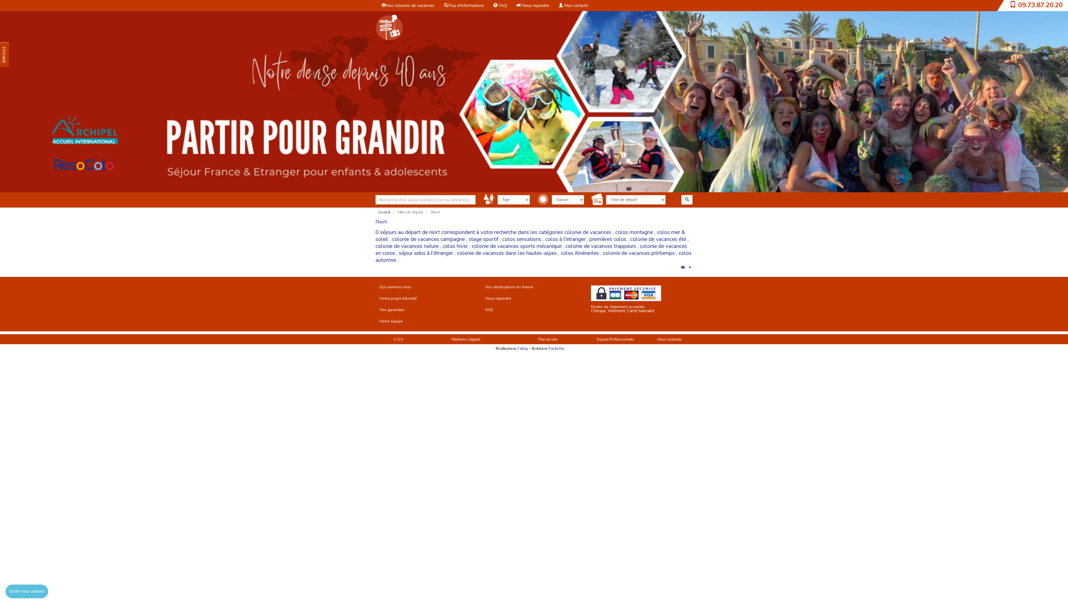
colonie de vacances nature (407, 246)
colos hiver (455, 246)
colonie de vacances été (658, 239)
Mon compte (575, 5)
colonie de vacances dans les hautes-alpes (507, 253)
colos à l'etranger (565, 239)
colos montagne (634, 232)
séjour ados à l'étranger (426, 253)
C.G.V (398, 339)
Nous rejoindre (535, 5)
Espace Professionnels (615, 339)
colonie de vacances (587, 232)
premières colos (607, 239)
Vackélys (556, 348)
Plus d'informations (466, 5)
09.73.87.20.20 (1040, 5)
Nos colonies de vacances (410, 5)
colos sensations (521, 239)
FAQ (502, 5)
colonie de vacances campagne (428, 239)
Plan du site (547, 339)
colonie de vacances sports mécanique (517, 246)
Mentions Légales (466, 339)
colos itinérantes (580, 253)
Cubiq (522, 348)
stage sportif (483, 239)
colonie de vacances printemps (639, 253)
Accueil (384, 212)
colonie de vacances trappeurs (600, 246)
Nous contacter (669, 339)
